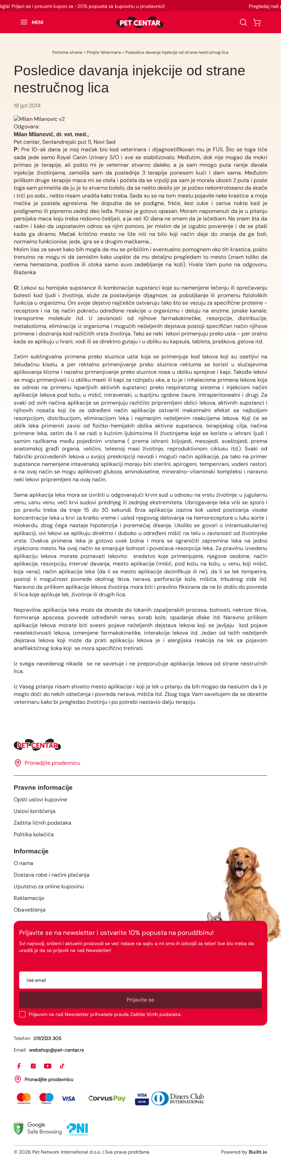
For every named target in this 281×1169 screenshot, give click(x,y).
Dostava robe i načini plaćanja (51, 874)
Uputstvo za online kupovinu (49, 886)
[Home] (140, 745)
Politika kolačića (34, 834)
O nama (23, 863)
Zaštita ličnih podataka (42, 822)
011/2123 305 (48, 1038)
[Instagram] (33, 1066)
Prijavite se (140, 999)
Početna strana (67, 52)
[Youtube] (47, 1066)
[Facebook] (19, 1066)
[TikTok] (62, 1066)
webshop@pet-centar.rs (56, 1050)
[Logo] (139, 22)
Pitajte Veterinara (104, 52)
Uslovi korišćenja (35, 811)
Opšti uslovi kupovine (40, 799)
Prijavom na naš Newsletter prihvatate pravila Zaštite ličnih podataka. (105, 1014)
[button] (28, 22)
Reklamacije (29, 898)
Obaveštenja (30, 909)
